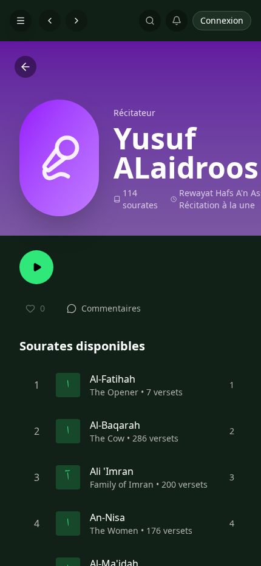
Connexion (221, 20)
